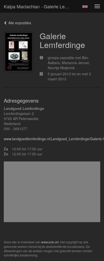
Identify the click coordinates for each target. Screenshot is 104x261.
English (85, 6)
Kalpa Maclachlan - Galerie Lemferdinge (39, 6)
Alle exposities (19, 22)
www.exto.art (50, 242)
